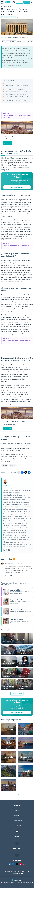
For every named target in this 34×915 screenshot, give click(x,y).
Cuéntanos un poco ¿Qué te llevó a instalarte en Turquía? (17, 86)
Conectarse (19, 2)
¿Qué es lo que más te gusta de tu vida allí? (16, 94)
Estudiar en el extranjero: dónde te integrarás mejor (16, 246)
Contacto (17, 810)
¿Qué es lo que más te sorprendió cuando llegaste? (18, 91)
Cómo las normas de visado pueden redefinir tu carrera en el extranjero (16, 341)
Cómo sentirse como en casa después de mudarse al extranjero (17, 116)
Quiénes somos (17, 821)
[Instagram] (9, 550)
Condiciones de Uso (17, 873)
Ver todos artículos (17, 693)
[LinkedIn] (4, 550)
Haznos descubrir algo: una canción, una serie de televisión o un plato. (17, 97)
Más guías (17, 795)
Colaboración (17, 826)
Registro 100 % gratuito (17, 187)
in (31, 41)
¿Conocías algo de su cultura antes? (14, 89)
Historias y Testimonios (8, 17)
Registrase (26, 2)
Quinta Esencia (9, 563)
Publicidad (17, 816)
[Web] (6, 550)
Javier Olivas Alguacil (13, 37)
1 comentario (12, 41)
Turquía (15, 153)
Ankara (30, 167)
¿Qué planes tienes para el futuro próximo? (16, 100)
